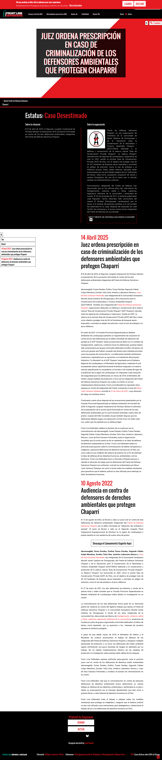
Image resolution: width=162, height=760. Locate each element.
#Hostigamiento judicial (83, 754)
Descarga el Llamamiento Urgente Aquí (112, 543)
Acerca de (74, 14)
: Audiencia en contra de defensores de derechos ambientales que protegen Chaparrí (16, 262)
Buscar (95, 14)
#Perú (61, 754)
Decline (140, 4)
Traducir (157, 23)
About (3, 244)
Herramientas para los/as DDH (57, 14)
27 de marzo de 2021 (119, 391)
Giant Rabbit (89, 743)
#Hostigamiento (108, 754)
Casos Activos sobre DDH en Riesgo (145, 754)
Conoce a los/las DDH (35, 14)
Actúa (130, 14)
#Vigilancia (97, 754)
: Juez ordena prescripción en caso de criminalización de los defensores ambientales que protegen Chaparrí (16, 251)
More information (75, 5)
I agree (128, 4)
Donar (122, 14)
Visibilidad (85, 14)
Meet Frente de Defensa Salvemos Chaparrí (111, 217)
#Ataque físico (120, 754)
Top (2, 239)
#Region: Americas (51, 754)
